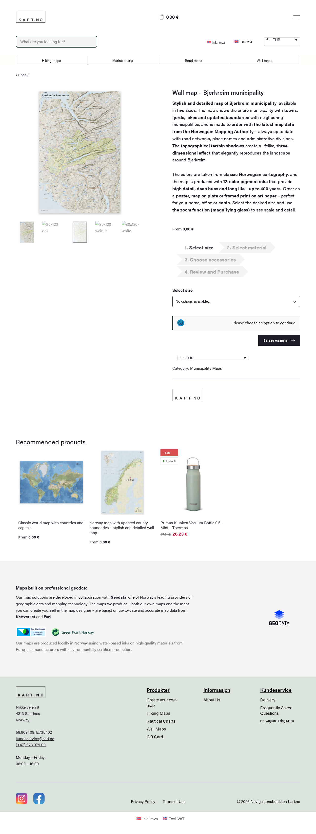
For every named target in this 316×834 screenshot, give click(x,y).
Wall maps (264, 60)
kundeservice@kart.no (35, 738)
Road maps (193, 60)
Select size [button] (201, 247)
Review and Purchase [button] (214, 271)
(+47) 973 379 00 (31, 744)
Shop (22, 74)
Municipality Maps (206, 368)
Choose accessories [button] (213, 259)
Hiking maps (51, 60)
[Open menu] (296, 16)
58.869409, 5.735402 (34, 732)
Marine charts (122, 60)
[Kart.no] (187, 395)
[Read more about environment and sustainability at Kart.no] (31, 631)
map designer (79, 610)
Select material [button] (249, 247)
